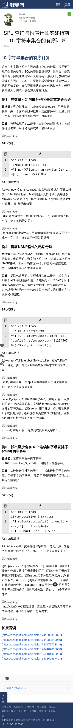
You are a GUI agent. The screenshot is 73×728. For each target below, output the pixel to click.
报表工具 (41, 706)
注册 (67, 4)
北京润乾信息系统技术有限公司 (28, 720)
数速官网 (18, 706)
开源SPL (22, 711)
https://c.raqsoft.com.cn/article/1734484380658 (32, 649)
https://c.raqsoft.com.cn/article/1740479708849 (32, 644)
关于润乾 (29, 706)
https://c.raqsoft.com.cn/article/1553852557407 (32, 658)
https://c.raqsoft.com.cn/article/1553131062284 (32, 654)
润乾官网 (6, 706)
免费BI (42, 711)
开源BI (33, 711)
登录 (58, 4)
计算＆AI (6, 46)
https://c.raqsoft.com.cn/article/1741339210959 (32, 640)
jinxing (22, 13)
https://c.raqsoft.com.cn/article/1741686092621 (32, 635)
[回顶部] (55, 584)
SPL (13, 711)
